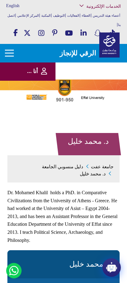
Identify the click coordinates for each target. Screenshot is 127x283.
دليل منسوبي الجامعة (62, 166)
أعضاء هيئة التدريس (106, 15)
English (12, 5)
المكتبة (46, 15)
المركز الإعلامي (28, 15)
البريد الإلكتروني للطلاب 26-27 (97, 103)
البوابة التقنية (106, 117)
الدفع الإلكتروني (104, 82)
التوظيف (59, 15)
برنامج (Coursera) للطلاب (99, 38)
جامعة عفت (102, 166)
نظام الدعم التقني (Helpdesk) (103, 68)
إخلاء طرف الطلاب (102, 95)
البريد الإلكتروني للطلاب (99, 111)
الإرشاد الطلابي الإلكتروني (98, 89)
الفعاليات (73, 15)
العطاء (86, 15)
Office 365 (108, 76)
